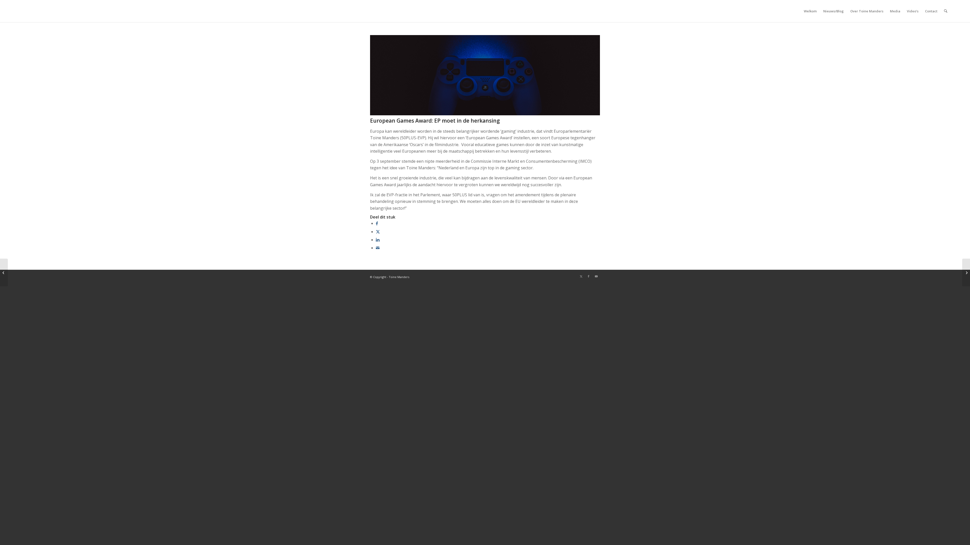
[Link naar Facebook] (588, 276)
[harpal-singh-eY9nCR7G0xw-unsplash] (485, 114)
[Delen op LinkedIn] (377, 239)
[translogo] (43, 11)
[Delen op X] (378, 231)
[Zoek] (946, 11)
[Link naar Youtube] (596, 276)
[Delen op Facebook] (377, 223)
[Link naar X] (581, 276)
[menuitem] (810, 11)
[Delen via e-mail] (377, 248)
